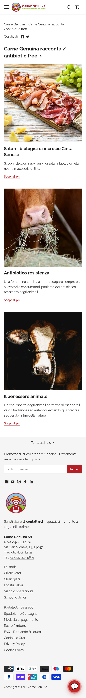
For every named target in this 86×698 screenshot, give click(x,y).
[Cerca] (68, 7)
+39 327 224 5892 (22, 557)
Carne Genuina (37, 687)
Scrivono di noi (15, 597)
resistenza (26, 272)
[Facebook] (6, 481)
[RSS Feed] (41, 56)
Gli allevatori (13, 573)
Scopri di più (12, 176)
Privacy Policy (14, 644)
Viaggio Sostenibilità (19, 591)
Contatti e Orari (15, 638)
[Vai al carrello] (77, 7)
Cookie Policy (14, 650)
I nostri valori (13, 585)
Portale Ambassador (19, 607)
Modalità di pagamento (21, 620)
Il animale (25, 396)
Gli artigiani (12, 579)
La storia (10, 567)
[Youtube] (12, 481)
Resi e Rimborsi (15, 626)
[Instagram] (19, 481)
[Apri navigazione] (6, 7)
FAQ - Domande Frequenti (23, 632)
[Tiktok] (25, 481)
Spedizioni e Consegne (20, 614)
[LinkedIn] (31, 481)
